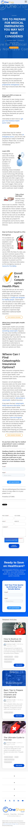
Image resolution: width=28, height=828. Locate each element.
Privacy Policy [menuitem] (13, 814)
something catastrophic (10, 331)
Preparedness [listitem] (8, 662)
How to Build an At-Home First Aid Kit (13, 640)
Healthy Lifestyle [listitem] (8, 656)
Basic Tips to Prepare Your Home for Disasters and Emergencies (13, 693)
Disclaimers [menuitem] (6, 814)
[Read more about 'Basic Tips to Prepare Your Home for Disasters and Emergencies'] (14, 678)
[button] (26, 1)
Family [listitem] (16, 656)
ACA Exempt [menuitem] (21, 814)
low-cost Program (16, 417)
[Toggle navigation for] (14, 776)
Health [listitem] (16, 757)
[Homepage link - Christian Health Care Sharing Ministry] (14, 812)
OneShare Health (11, 40)
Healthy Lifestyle (14, 47)
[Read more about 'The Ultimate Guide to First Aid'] (14, 727)
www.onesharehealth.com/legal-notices (11, 823)
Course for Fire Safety (9, 266)
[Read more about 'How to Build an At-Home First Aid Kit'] (14, 628)
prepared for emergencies (10, 85)
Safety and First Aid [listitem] (9, 659)
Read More (19, 665)
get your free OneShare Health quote (12, 121)
